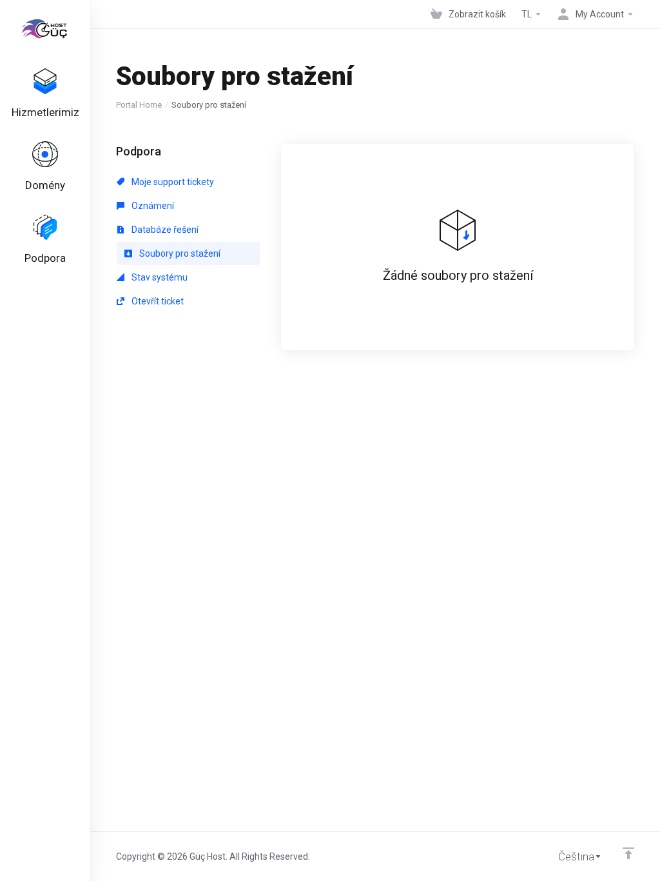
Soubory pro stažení (178, 253)
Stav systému (159, 277)
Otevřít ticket (157, 301)
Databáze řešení (164, 229)
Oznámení (152, 206)
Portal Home (139, 105)
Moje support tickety (172, 182)
